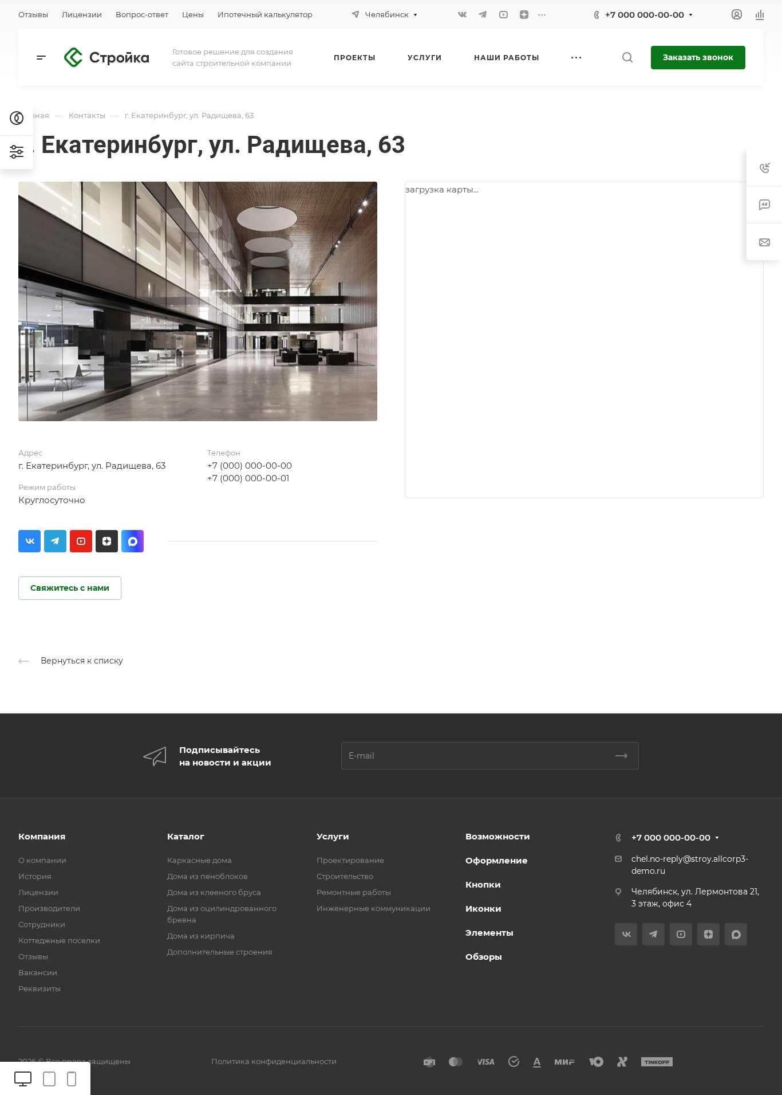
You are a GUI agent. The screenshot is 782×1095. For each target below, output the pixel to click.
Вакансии (37, 972)
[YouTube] (503, 14)
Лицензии (38, 892)
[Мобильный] (71, 1078)
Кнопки (483, 884)
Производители (49, 908)
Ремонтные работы (354, 892)
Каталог (185, 836)
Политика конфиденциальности (274, 1061)
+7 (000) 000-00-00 (249, 465)
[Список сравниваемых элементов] (760, 14)
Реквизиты (39, 988)
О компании (42, 860)
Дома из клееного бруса (214, 892)
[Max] (132, 541)
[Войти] (737, 14)
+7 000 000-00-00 (644, 14)
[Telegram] (482, 14)
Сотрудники (41, 924)
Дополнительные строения (219, 951)
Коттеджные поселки (59, 940)
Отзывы (33, 956)
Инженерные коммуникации (374, 908)
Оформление (496, 860)
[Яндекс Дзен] (524, 14)
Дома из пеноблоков (207, 876)
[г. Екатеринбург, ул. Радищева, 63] (197, 301)
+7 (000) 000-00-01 (248, 478)
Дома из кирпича (201, 935)
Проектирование (350, 860)
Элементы (489, 932)
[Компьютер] (23, 1078)
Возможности (497, 836)
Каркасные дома (199, 860)
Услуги (333, 836)
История (35, 876)
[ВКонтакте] (462, 14)
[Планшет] (49, 1078)
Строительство (345, 876)
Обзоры (483, 956)
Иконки (483, 908)
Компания (41, 836)
